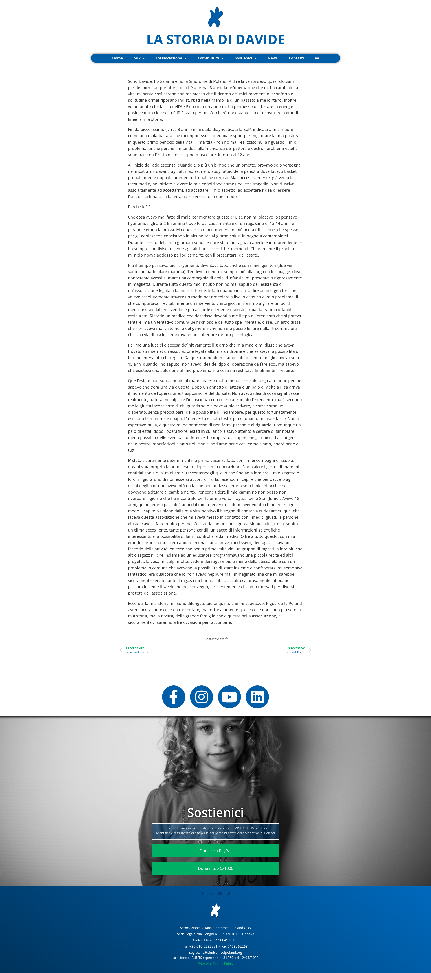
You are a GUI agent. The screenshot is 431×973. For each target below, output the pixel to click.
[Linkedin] (257, 696)
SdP (137, 58)
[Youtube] (229, 696)
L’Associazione (169, 58)
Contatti (296, 58)
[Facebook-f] (173, 696)
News (273, 58)
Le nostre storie (217, 639)
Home (117, 58)
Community (208, 58)
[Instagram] (201, 696)
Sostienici (243, 58)
